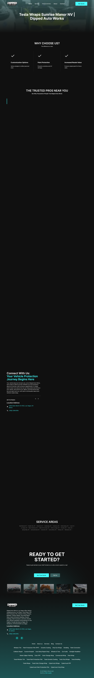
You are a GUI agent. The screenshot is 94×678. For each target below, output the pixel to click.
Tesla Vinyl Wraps (64, 659)
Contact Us (58, 643)
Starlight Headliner (74, 651)
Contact (62, 3)
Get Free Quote (41, 575)
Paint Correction (75, 647)
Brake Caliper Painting (26, 655)
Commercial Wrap (61, 655)
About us (40, 643)
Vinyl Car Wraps (57, 647)
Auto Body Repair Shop (42, 651)
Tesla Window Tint (19, 659)
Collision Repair (18, 651)
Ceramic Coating (46, 647)
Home (30, 3)
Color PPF (38, 655)
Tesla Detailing (53, 279)
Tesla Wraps (26, 663)
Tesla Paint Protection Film (34, 659)
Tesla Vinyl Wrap (44, 181)
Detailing (66, 647)
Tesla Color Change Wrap (41, 221)
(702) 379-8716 (13, 410)
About (55, 3)
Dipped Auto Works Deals (71, 257)
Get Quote (81, 3)
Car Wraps (50, 298)
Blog (52, 643)
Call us (55, 575)
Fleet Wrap (71, 655)
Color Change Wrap (48, 655)
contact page (30, 239)
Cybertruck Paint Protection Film (39, 667)
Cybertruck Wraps (54, 663)
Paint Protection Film (64, 200)
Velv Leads (48, 673)
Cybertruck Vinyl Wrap (57, 667)
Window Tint (17, 647)
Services (46, 643)
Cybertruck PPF (66, 663)
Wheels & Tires (55, 651)
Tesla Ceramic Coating (51, 659)
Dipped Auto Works (29, 312)
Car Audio (65, 651)
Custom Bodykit (29, 651)
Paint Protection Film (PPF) (31, 647)
